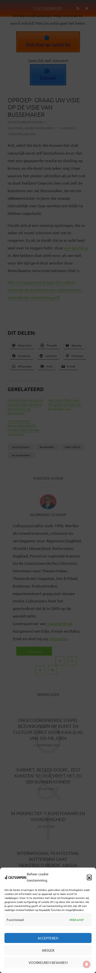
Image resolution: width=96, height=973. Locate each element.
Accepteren (48, 938)
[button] (89, 877)
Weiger (48, 950)
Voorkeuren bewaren (48, 962)
